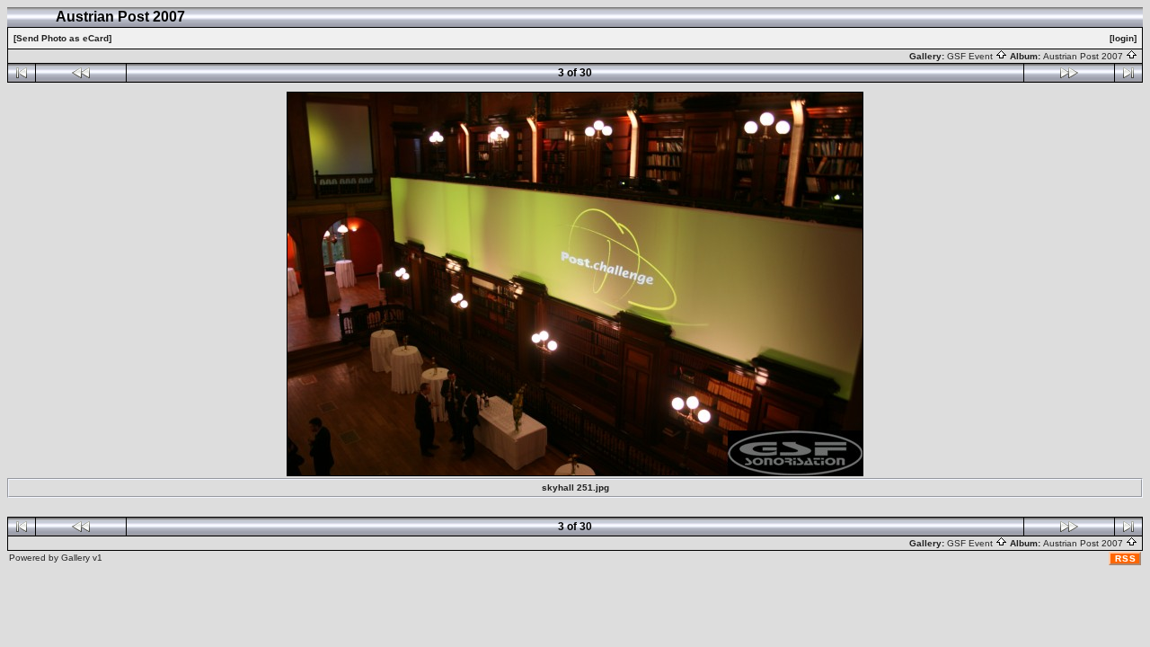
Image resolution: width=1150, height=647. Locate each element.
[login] (1123, 38)
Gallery (75, 558)
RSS (1126, 558)
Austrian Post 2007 (1084, 56)
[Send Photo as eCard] (62, 38)
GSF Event (971, 56)
